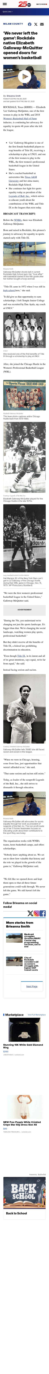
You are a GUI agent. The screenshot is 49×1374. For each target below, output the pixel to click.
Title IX (21, 655)
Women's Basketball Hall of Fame (20, 118)
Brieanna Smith (14, 96)
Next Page (31, 986)
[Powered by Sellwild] (42, 1174)
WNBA (18, 220)
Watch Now (41, 4)
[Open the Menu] (4, 4)
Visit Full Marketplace (37, 1015)
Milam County (13, 23)
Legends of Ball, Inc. (19, 196)
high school (9, 290)
